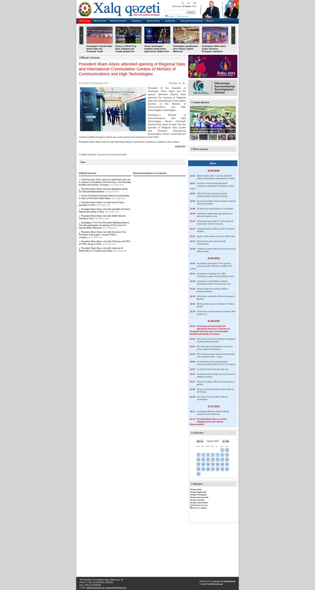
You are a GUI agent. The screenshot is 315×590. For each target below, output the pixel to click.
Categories (136, 21)
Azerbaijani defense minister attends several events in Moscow (213, 412)
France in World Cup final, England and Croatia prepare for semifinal (125, 50)
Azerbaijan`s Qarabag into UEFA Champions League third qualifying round (215, 275)
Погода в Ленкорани (198, 495)
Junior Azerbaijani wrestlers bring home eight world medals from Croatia (156, 50)
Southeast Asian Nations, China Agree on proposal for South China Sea (215, 222)
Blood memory (153, 21)
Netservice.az (216, 584)
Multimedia (170, 21)
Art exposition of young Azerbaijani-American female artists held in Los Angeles (216, 363)
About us (210, 21)
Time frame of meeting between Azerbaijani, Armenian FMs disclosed (216, 340)
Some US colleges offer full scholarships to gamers (216, 383)
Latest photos (201, 102)
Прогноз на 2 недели (198, 508)
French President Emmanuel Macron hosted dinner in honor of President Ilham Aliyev (104, 197)
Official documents (118, 21)
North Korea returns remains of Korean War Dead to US (216, 312)
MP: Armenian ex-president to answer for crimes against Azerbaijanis (215, 347)
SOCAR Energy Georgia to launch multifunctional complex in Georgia (212, 194)
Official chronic (99, 21)
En (189, 3)
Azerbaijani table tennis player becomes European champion (214, 49)
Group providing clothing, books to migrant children (215, 230)
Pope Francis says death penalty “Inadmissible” (211, 242)
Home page (85, 21)
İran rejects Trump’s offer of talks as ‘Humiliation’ (212, 398)
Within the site (183, 16)
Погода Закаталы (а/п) (199, 497)
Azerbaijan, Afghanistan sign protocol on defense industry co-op (215, 215)
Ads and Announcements (191, 21)
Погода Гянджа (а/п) (198, 492)
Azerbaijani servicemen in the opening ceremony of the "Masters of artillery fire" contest (211, 266)
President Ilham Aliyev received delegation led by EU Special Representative (103, 190)
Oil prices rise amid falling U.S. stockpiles (215, 209)
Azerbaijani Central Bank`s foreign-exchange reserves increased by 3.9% (214, 282)
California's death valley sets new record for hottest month (216, 250)
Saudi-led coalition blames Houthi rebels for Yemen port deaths (216, 202)
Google (171, 16)
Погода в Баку (196, 489)
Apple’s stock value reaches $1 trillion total (216, 236)
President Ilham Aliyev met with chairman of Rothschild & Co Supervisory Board (101, 249)
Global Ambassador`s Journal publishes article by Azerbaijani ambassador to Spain (216, 177)
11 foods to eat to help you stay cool (212, 369)
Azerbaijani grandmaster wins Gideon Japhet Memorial (185, 49)
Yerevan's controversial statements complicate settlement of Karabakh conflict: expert (212, 186)
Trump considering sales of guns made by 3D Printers (215, 390)
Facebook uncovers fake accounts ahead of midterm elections (216, 375)
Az (183, 3)
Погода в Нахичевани (199, 502)
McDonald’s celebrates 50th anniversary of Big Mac (216, 297)
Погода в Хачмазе (197, 500)
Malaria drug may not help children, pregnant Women (212, 290)
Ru (194, 3)
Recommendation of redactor (150, 173)
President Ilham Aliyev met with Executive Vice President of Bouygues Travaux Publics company (102, 235)
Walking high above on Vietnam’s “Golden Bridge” (215, 305)
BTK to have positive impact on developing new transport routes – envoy (216, 355)
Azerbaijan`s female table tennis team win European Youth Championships (99, 50)
